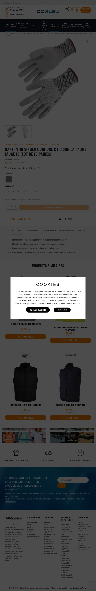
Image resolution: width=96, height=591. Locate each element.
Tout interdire (62, 310)
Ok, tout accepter (38, 309)
